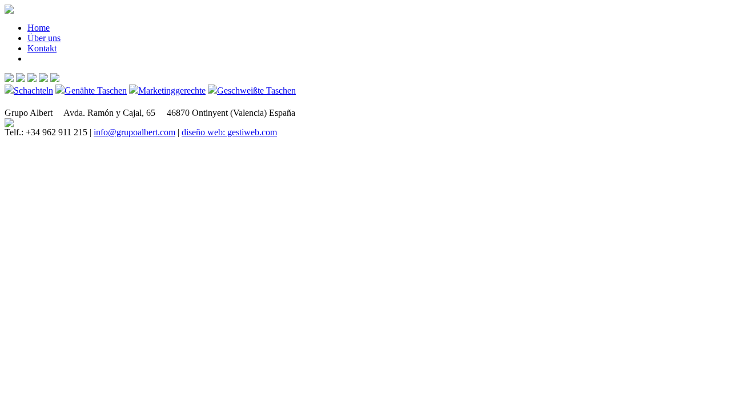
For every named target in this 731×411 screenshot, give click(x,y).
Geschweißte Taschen (256, 90)
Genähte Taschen (96, 90)
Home (38, 28)
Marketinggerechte (172, 90)
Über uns (44, 38)
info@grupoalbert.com (134, 132)
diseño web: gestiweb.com (229, 132)
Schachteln (33, 90)
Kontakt (42, 48)
